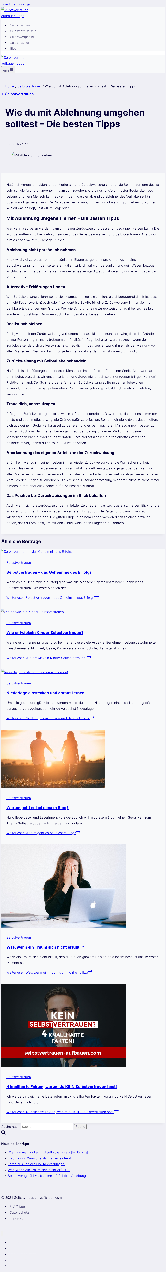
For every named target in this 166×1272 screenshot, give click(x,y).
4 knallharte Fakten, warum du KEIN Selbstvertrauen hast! (61, 1086)
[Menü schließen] (2, 1233)
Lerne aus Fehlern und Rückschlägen (36, 1164)
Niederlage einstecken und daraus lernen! (46, 693)
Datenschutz (19, 1212)
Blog (13, 48)
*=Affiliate (17, 1207)
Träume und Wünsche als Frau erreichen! (39, 1158)
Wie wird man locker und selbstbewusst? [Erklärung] (48, 1152)
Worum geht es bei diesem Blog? (37, 807)
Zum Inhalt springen (16, 4)
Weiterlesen (50, 598)
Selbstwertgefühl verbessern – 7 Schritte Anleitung (47, 1176)
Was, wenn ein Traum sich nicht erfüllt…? (45, 947)
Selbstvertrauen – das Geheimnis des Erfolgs (49, 572)
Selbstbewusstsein (23, 31)
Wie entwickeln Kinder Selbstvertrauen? (44, 632)
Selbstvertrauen (21, 25)
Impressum (18, 1218)
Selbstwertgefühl (22, 37)
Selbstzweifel (19, 42)
